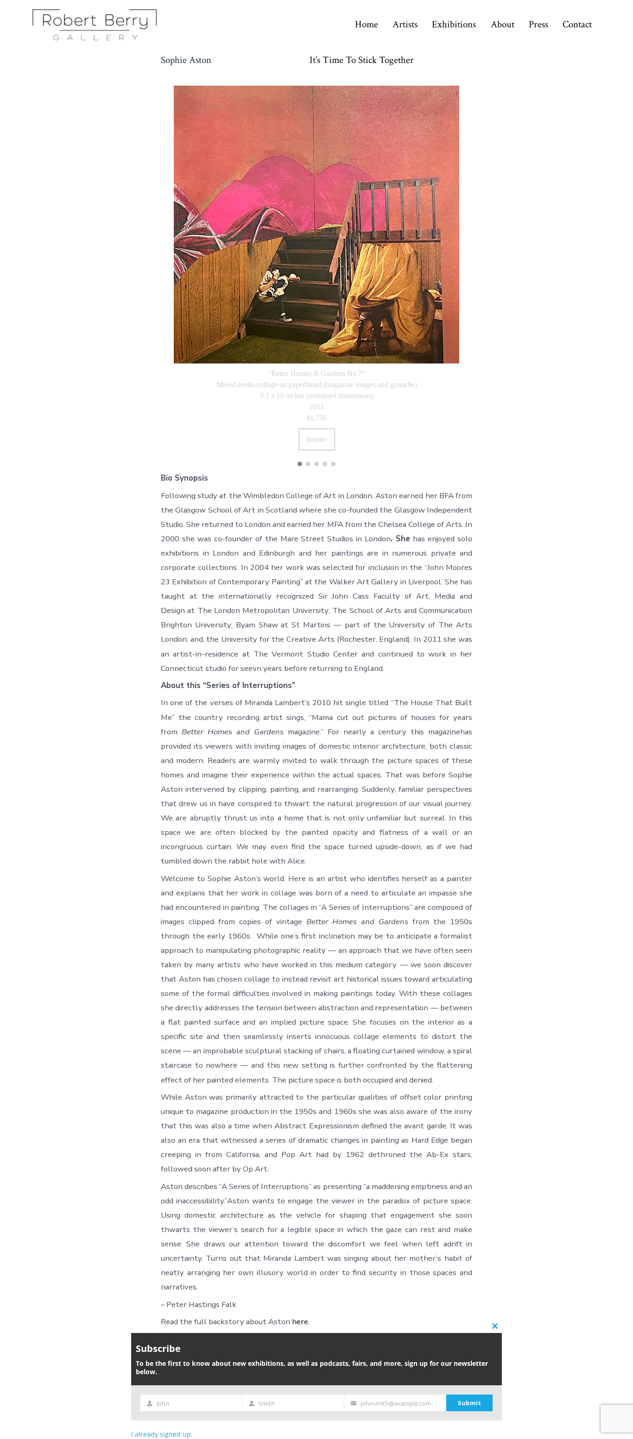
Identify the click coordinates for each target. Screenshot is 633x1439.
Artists (405, 24)
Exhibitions (454, 24)
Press (538, 24)
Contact (577, 24)
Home (366, 24)
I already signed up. (162, 1434)
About (502, 24)
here (300, 1321)
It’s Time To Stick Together (362, 60)
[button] (300, 464)
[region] (316, 274)
